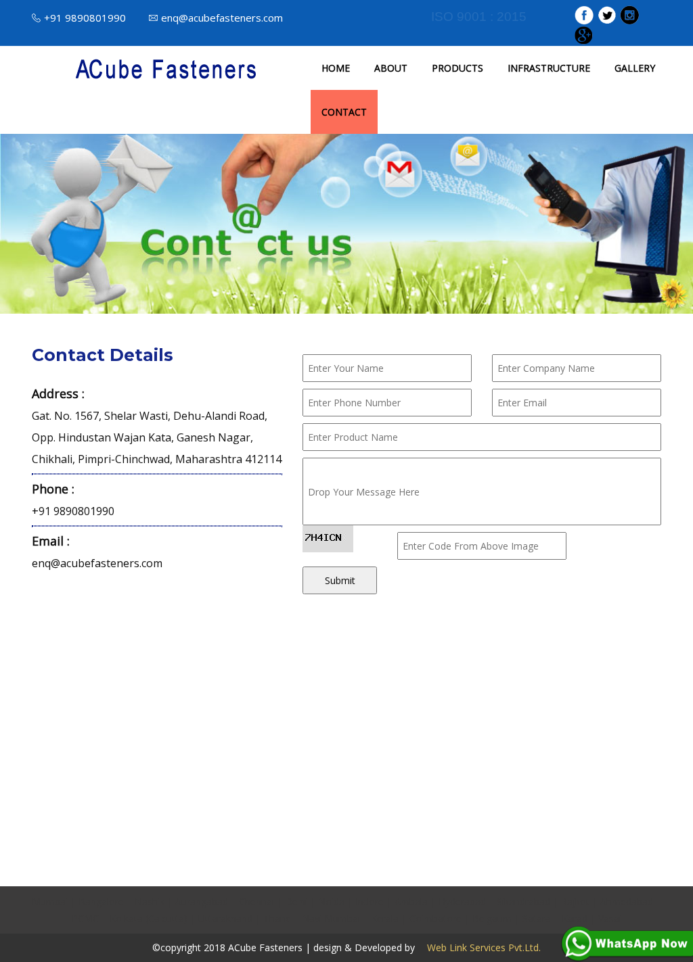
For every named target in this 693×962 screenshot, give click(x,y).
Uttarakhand (225, 918)
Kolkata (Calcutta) (148, 918)
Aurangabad (201, 901)
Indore (369, 901)
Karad (574, 918)
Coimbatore (435, 918)
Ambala (411, 901)
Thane (277, 918)
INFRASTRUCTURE (549, 68)
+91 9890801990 (85, 17)
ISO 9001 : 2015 (479, 16)
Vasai (609, 918)
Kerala (385, 918)
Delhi (296, 901)
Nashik (149, 901)
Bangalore (101, 901)
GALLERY (634, 68)
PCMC (85, 918)
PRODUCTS (457, 68)
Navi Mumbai (331, 918)
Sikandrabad (523, 901)
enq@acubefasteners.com (222, 17)
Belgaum (492, 918)
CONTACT (344, 111)
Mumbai (50, 901)
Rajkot (575, 901)
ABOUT (390, 68)
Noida (331, 901)
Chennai (256, 901)
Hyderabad (462, 901)
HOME (335, 68)
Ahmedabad (626, 901)
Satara (536, 918)
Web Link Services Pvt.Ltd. (479, 947)
